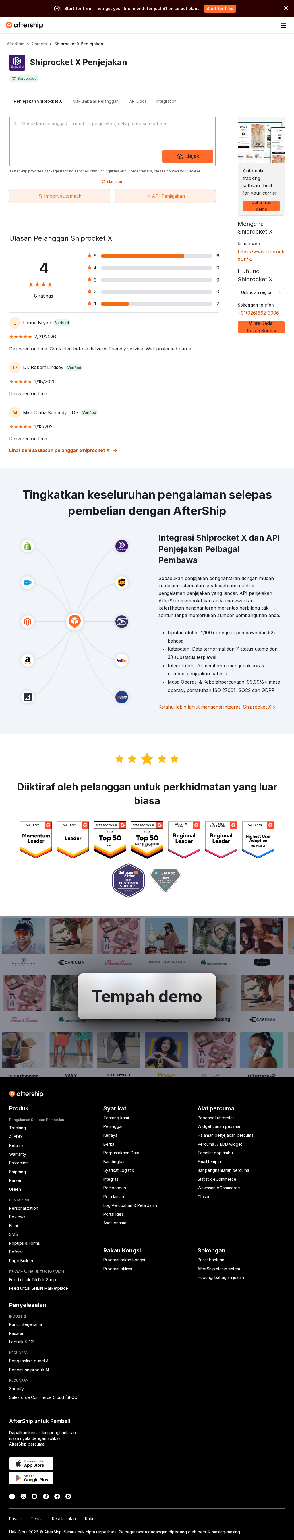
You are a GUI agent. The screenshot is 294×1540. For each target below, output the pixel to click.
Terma (37, 1518)
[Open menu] (283, 25)
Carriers (39, 43)
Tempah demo (147, 996)
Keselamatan (64, 1518)
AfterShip (15, 43)
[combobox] (261, 292)
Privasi (15, 1518)
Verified (62, 323)
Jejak (192, 156)
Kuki (89, 1518)
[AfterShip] (26, 25)
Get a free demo (261, 206)
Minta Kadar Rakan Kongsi (261, 327)
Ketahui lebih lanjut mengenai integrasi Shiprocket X (217, 707)
